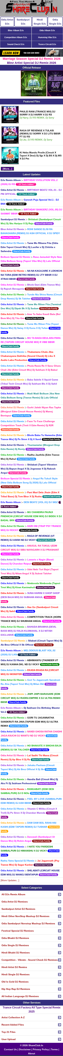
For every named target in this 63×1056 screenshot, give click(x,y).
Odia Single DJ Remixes (15, 945)
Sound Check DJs (15, 44)
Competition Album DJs (15, 37)
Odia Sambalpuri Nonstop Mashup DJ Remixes (28, 923)
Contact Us (10, 1049)
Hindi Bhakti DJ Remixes (16, 952)
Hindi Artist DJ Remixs (14, 967)
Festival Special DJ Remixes (18, 930)
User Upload (9, 1039)
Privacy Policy (41, 1049)
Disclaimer (25, 1049)
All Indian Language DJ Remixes (20, 996)
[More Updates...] (10, 880)
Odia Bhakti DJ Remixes (15, 938)
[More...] (7, 168)
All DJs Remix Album (13, 894)
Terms (54, 1049)
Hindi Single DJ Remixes (16, 974)
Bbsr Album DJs (16, 30)
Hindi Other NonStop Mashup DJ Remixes (25, 916)
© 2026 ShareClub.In (31, 1045)
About (31, 1053)
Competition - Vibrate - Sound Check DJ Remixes (30, 960)
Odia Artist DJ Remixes (15, 901)
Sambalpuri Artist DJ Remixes (18, 909)
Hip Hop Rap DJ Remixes (16, 989)
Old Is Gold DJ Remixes (15, 981)
